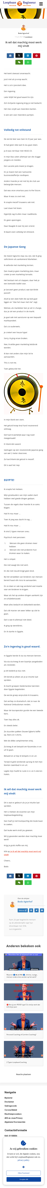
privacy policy (23, 1160)
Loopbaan (28, 37)
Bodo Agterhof (23, 33)
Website (21, 910)
